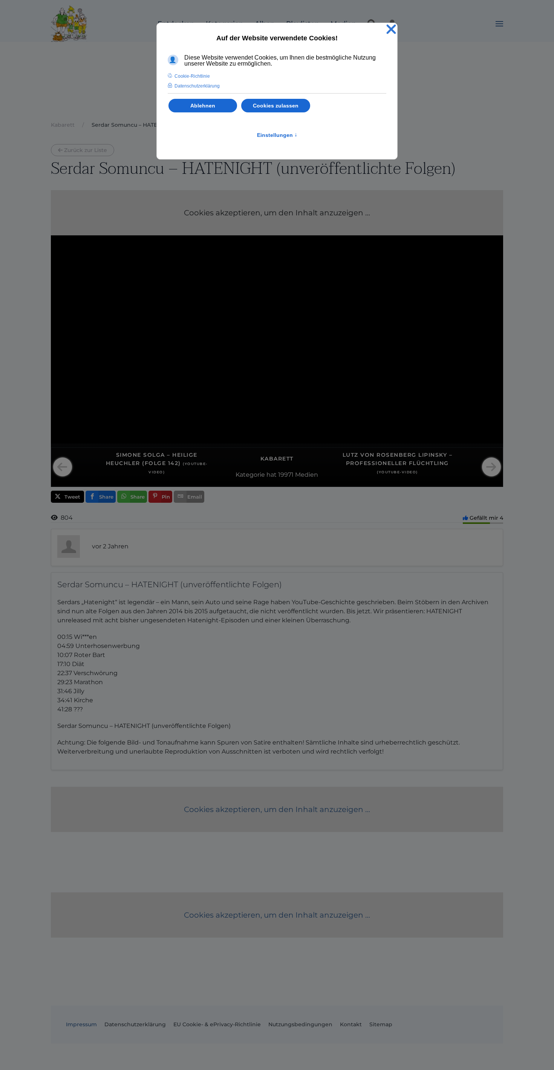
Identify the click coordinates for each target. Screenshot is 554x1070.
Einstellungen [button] (277, 135)
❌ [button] (391, 29)
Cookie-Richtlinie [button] (192, 76)
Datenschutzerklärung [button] (197, 86)
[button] (499, 24)
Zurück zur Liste (85, 150)
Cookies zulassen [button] (275, 106)
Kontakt (351, 1024)
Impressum (81, 1024)
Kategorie (250, 474)
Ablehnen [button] (202, 106)
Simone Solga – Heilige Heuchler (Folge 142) (157, 462)
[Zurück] (62, 466)
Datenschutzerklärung (135, 1024)
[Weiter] (491, 466)
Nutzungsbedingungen (300, 1024)
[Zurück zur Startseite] (69, 24)
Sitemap (380, 1024)
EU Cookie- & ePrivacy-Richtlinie (217, 1024)
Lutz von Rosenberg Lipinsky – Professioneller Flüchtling (398, 462)
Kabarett (277, 458)
